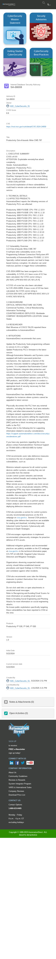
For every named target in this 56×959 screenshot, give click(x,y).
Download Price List (17, 795)
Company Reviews (16, 791)
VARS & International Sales (20, 787)
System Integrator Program (20, 784)
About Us (12, 772)
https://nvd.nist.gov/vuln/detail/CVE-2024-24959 (26, 127)
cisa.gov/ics (22, 518)
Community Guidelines (18, 776)
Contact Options (15, 805)
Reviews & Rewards (17, 780)
